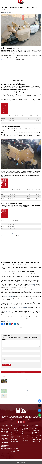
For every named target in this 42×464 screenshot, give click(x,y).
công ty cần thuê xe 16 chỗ (8, 296)
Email (3, 353)
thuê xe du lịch (31, 284)
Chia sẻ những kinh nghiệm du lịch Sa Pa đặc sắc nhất (18, 233)
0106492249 (6, 444)
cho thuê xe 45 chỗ (8, 311)
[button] (1, 2)
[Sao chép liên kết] (18, 324)
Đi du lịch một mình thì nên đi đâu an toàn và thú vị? (18, 384)
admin (13, 12)
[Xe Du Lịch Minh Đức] (21, 2)
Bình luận (4, 339)
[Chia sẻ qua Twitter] (7, 324)
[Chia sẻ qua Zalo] (4, 324)
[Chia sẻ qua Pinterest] (12, 324)
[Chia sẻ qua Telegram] (10, 324)
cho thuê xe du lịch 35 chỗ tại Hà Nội (19, 307)
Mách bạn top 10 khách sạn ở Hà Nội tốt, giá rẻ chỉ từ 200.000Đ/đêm (21, 379)
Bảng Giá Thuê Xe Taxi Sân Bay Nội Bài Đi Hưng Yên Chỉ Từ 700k (20, 395)
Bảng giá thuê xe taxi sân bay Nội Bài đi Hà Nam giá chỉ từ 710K (20, 389)
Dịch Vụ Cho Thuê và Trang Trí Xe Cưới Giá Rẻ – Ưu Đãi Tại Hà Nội (21, 374)
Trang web (4, 359)
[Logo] (21, 411)
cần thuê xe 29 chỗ (8, 302)
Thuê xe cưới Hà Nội (15, 428)
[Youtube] (23, 422)
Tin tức (2, 5)
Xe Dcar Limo (14, 439)
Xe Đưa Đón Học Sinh (15, 445)
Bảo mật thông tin (26, 435)
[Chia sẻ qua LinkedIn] (15, 324)
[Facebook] (18, 422)
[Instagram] (21, 422)
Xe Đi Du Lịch (14, 432)
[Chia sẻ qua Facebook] (2, 324)
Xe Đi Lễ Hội (13, 434)
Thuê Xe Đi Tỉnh (14, 430)
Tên (3, 348)
